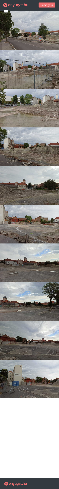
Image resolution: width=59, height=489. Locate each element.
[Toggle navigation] (6, 11)
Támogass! (46, 5)
